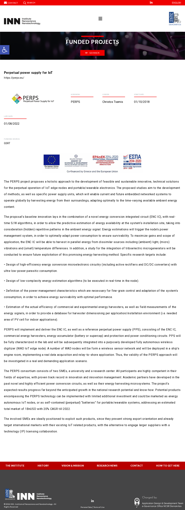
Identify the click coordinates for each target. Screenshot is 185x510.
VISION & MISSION (73, 465)
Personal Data (86, 507)
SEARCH (31, 2)
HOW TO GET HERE (168, 465)
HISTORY (43, 465)
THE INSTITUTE (14, 465)
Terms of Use (99, 507)
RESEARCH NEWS (107, 465)
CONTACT (136, 465)
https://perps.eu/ (14, 77)
